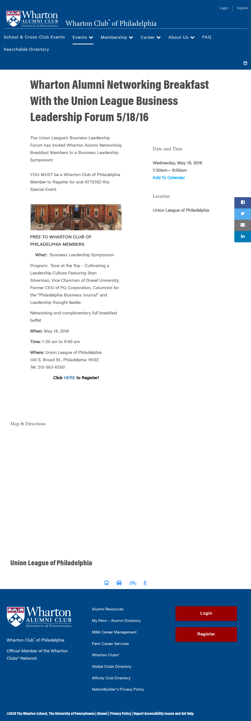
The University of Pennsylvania (72, 714)
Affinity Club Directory (111, 678)
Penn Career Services (110, 644)
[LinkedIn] (245, 64)
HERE (69, 378)
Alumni (102, 714)
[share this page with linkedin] (242, 236)
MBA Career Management (114, 632)
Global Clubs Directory (111, 667)
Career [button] (148, 38)
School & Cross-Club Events (34, 37)
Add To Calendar (169, 178)
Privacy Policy (120, 714)
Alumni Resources (108, 609)
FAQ (207, 37)
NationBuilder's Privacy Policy (118, 690)
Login (224, 8)
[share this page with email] (242, 225)
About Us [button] (179, 38)
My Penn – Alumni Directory (116, 621)
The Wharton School (32, 714)
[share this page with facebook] (242, 202)
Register (242, 8)
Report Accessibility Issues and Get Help (164, 714)
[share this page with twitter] (242, 214)
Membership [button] (115, 38)
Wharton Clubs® (105, 655)
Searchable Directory (26, 50)
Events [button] (81, 38)
